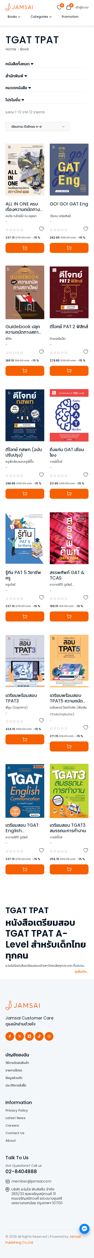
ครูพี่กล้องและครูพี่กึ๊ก (19, 461)
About (10, 1140)
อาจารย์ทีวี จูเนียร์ (61, 584)
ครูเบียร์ (10, 584)
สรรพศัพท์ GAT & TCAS (67, 575)
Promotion (70, 16)
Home (10, 49)
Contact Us (14, 1133)
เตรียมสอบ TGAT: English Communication (24, 830)
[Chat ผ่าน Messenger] (84, 1229)
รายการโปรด (13, 1070)
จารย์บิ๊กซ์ (56, 461)
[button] (37, 126)
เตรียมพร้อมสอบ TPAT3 (21, 698)
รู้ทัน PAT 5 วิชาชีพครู (23, 575)
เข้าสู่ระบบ (82, 7)
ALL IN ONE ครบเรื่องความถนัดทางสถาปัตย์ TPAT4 (24, 209)
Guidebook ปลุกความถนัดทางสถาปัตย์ (22, 332)
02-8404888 (21, 1171)
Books (12, 16)
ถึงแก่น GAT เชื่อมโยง (67, 452)
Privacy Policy (16, 1110)
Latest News (15, 1118)
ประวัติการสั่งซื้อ (15, 1085)
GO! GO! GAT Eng (69, 204)
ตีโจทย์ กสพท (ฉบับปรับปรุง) (23, 452)
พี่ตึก (8, 338)
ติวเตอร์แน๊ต (57, 338)
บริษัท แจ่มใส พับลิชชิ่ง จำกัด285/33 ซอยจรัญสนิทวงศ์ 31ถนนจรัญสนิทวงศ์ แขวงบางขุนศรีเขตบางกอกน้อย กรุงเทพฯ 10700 (37, 1196)
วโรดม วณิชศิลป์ (60, 216)
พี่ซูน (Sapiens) (16, 707)
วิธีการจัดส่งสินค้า (17, 1062)
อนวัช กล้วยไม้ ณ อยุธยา (21, 216)
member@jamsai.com (31, 1181)
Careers (12, 1125)
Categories (39, 16)
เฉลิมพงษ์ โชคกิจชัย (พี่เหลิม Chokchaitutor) (68, 711)
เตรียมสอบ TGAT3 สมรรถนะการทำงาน (68, 828)
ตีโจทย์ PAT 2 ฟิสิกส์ (69, 326)
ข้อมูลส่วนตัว (13, 1078)
